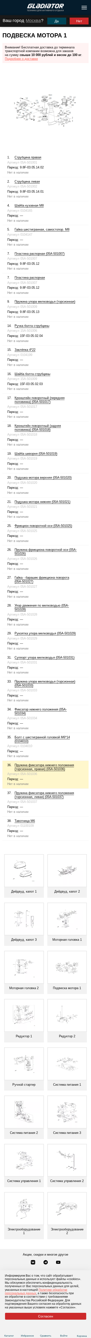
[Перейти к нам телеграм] (46, 1263)
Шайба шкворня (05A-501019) (36, 453)
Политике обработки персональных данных (36, 1291)
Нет (79, 21)
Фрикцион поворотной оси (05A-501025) (43, 526)
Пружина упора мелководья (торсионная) (45, 301)
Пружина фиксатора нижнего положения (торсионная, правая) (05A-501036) (44, 767)
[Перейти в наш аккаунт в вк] (33, 1263)
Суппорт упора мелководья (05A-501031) (44, 657)
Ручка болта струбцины (32, 326)
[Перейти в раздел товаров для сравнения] (45, 1330)
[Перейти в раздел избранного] (27, 1330)
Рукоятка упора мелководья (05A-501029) (45, 633)
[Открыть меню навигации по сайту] (84, 8)
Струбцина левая (27, 181)
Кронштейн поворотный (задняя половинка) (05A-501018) (38, 427)
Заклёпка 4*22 (25, 350)
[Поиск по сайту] (5, 7)
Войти (63, 1335)
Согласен (45, 1316)
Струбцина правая (28, 157)
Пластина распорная (30, 277)
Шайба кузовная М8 (29, 205)
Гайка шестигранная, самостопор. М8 (42, 229)
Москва (33, 20)
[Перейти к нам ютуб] (58, 1263)
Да (57, 21)
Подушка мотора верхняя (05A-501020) (43, 477)
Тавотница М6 (25, 821)
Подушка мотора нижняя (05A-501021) (42, 502)
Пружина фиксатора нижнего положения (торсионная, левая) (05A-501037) (44, 795)
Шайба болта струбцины (32, 374)
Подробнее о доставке (21, 59)
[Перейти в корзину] (82, 1330)
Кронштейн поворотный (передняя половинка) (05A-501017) (40, 400)
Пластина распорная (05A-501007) (40, 253)
